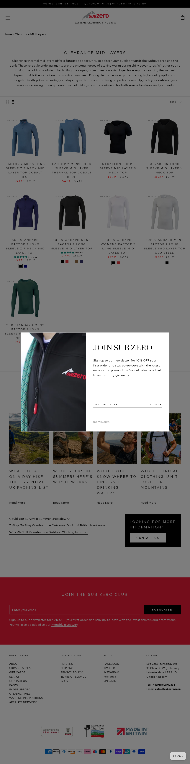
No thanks (101, 421)
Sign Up (156, 404)
